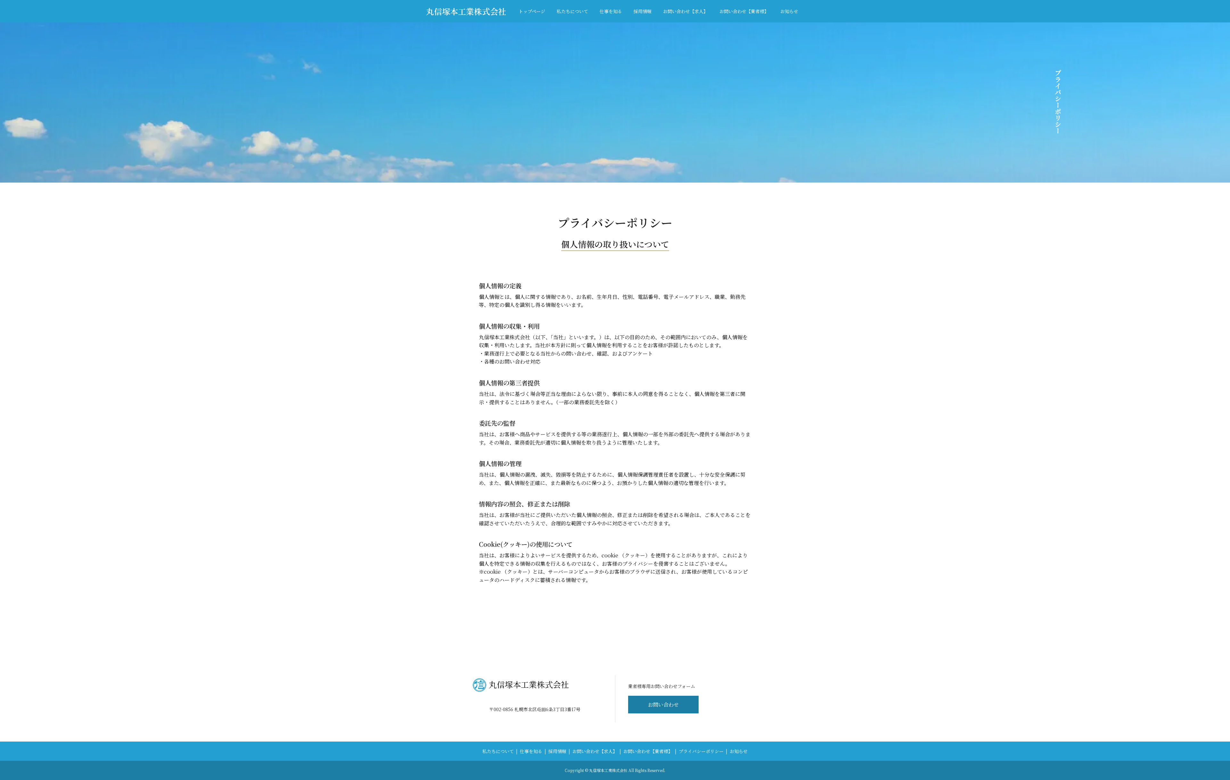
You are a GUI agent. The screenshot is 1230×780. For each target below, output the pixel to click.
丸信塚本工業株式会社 (466, 11)
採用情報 (643, 11)
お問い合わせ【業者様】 (744, 11)
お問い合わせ (663, 704)
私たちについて (572, 11)
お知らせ (789, 11)
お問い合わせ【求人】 (685, 11)
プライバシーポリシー (701, 751)
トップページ (532, 11)
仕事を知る (611, 11)
